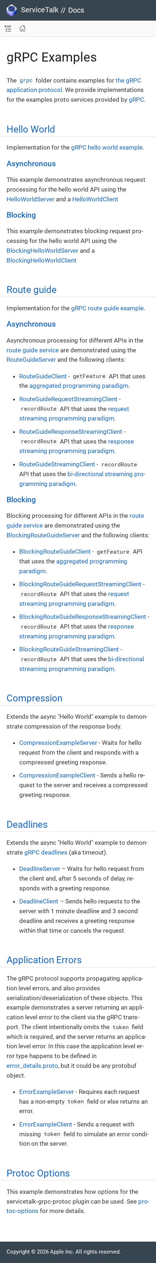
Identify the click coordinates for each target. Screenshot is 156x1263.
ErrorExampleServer (46, 1091)
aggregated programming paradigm (78, 385)
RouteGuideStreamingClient (57, 464)
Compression (34, 698)
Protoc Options (38, 1173)
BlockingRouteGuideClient (55, 551)
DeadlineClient (38, 901)
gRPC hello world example (107, 147)
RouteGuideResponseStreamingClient (70, 431)
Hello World (31, 129)
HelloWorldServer (30, 199)
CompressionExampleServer (58, 742)
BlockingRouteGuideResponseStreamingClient (82, 616)
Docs (76, 10)
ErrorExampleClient (45, 1124)
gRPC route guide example (107, 308)
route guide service (33, 350)
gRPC (136, 99)
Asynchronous (31, 163)
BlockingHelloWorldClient (42, 260)
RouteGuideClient (43, 376)
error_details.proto (32, 1065)
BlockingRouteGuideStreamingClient (69, 649)
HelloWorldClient (95, 199)
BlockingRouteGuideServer (43, 535)
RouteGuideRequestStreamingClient (68, 399)
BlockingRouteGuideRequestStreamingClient (80, 584)
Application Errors (44, 959)
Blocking (21, 215)
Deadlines (27, 824)
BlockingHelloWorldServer (42, 250)
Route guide (32, 289)
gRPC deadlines (45, 852)
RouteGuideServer (31, 359)
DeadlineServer (39, 868)
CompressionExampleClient (57, 775)
